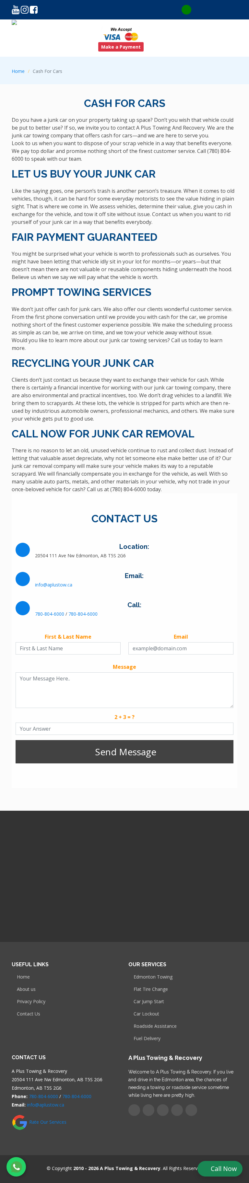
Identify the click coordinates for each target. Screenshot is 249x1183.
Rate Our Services (47, 1122)
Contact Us (28, 1014)
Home (18, 71)
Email (181, 636)
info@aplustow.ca (53, 585)
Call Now (224, 1168)
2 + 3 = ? (124, 717)
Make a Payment (121, 47)
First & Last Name (68, 636)
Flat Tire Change (151, 989)
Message (124, 666)
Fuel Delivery (147, 1038)
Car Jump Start (149, 1001)
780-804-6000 (49, 614)
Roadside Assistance (155, 1026)
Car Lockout (146, 1014)
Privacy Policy (31, 1001)
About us (26, 989)
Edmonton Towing (153, 977)
